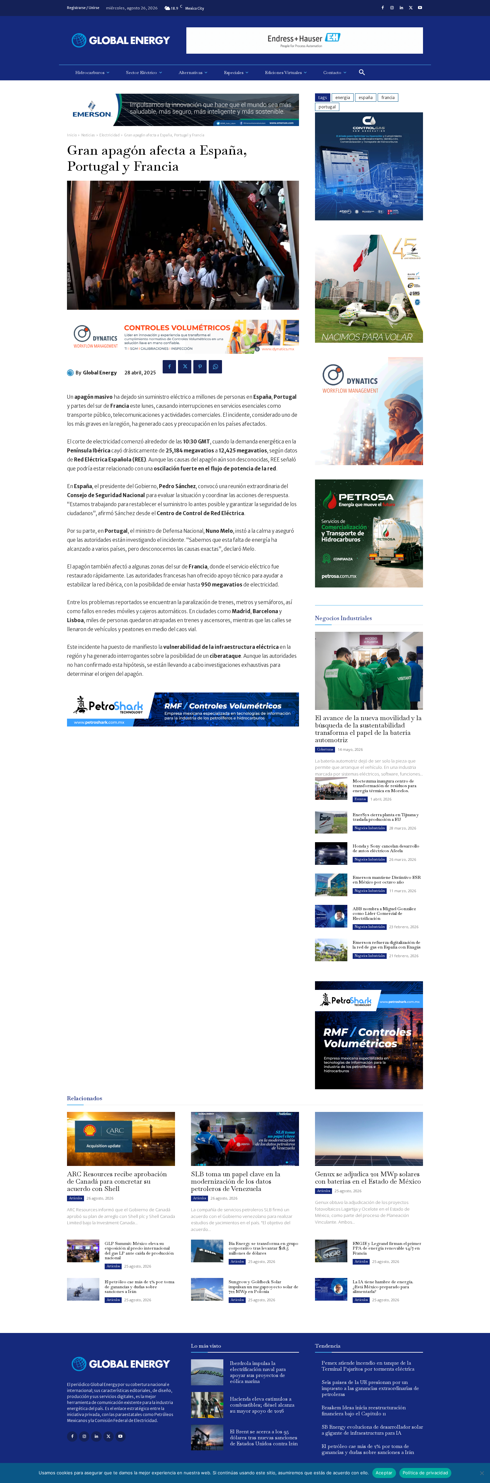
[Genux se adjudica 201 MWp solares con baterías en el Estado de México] (369, 1139)
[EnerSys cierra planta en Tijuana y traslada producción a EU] (331, 822)
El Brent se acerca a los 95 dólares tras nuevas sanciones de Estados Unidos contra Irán (264, 1437)
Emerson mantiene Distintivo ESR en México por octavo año (387, 880)
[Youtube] (420, 8)
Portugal (327, 106)
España (366, 97)
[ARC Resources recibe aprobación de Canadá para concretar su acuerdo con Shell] (121, 1139)
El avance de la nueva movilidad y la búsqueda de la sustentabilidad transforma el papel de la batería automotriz (368, 728)
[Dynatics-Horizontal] (183, 359)
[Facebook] (383, 8)
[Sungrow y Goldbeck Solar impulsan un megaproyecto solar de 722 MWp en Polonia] (207, 1289)
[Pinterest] (200, 366)
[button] (362, 72)
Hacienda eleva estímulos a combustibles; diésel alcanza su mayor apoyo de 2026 (262, 1405)
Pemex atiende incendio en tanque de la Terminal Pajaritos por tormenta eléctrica (368, 1366)
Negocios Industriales (370, 828)
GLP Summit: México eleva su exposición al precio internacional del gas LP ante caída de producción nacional (139, 1251)
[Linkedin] (401, 8)
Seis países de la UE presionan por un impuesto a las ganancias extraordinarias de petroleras (370, 1388)
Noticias (88, 135)
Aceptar (384, 1472)
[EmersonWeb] (183, 131)
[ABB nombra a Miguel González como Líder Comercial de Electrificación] (331, 916)
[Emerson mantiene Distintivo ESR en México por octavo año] (331, 885)
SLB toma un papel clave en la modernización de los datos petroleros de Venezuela (235, 1181)
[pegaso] (369, 341)
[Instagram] (392, 8)
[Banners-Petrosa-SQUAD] (369, 585)
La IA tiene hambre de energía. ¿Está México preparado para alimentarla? (383, 1286)
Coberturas (325, 749)
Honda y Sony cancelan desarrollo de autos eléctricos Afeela (386, 848)
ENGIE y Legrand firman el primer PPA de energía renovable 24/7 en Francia (387, 1248)
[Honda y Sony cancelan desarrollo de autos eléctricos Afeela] (331, 853)
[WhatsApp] (215, 366)
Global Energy (100, 373)
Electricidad (109, 135)
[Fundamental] (304, 40)
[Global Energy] (71, 372)
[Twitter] (411, 8)
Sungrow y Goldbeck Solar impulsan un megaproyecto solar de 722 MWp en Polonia (263, 1286)
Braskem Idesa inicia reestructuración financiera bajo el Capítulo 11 (364, 1410)
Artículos (75, 1198)
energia (342, 97)
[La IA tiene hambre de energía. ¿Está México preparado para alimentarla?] (331, 1289)
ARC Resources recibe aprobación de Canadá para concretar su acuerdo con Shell (117, 1181)
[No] (481, 1473)
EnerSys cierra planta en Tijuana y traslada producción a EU (386, 817)
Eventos (360, 799)
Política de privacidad (425, 1472)
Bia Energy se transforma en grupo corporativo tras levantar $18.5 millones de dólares (263, 1248)
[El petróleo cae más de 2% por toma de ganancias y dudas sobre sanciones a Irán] (83, 1289)
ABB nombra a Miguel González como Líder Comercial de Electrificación (384, 913)
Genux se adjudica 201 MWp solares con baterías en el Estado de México (368, 1178)
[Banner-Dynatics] (369, 463)
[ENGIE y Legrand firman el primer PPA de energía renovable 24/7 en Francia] (331, 1251)
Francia (388, 97)
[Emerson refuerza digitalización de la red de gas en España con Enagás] (331, 950)
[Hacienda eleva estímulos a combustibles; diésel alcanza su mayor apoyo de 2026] (207, 1405)
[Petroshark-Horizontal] (183, 731)
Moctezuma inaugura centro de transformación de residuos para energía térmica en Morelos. (384, 786)
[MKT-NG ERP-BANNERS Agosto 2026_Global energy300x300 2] (369, 218)
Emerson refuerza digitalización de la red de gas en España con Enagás (387, 945)
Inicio (72, 135)
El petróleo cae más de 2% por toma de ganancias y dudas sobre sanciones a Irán (139, 1286)
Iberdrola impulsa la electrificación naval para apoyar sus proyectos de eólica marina (258, 1372)
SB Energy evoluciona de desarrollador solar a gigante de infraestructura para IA (372, 1430)
